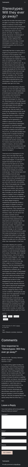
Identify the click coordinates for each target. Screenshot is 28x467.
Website (3, 445)
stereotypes (19, 332)
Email (3, 438)
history (3, 332)
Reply (2, 400)
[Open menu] (25, 2)
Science (18, 325)
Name (3, 431)
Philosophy (8, 332)
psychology (13, 332)
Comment (4, 414)
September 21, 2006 (6, 361)
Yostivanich (5, 2)
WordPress (17, 464)
